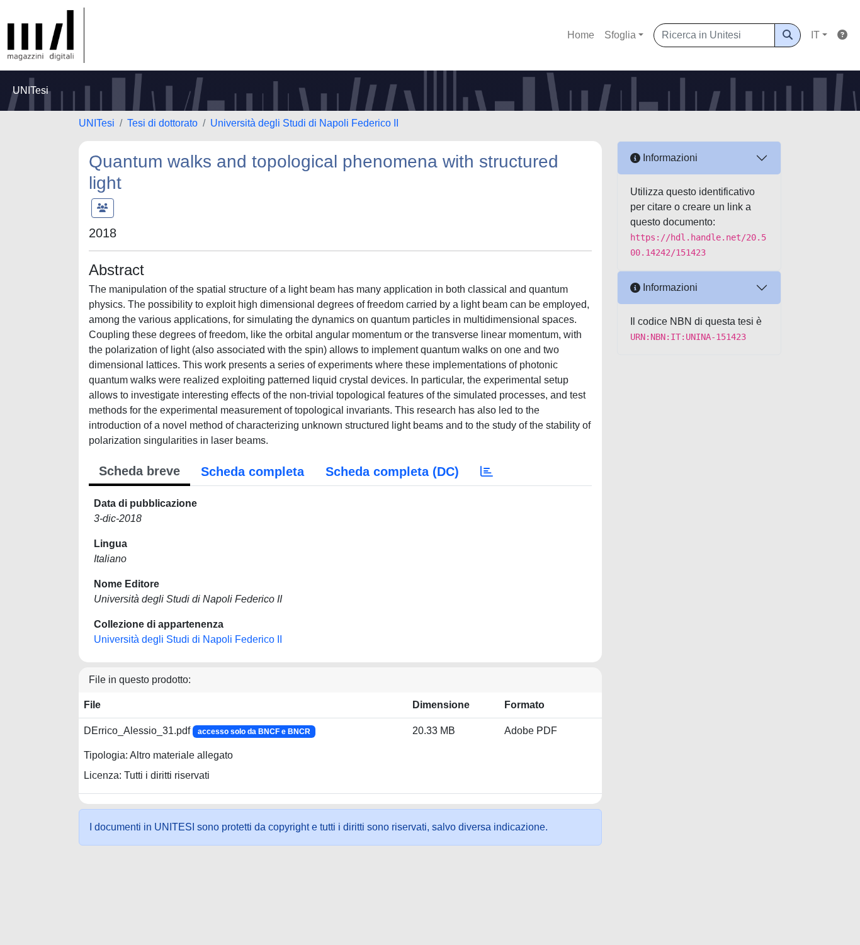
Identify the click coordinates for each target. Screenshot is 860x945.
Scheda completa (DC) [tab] (392, 471)
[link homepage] (46, 35)
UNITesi (97, 123)
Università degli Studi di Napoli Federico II (304, 123)
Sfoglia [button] (620, 35)
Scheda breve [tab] (139, 471)
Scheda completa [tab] (252, 471)
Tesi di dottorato (162, 123)
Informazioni (669, 157)
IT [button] (815, 35)
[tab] (487, 471)
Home (580, 35)
